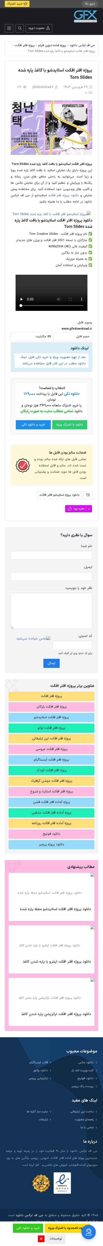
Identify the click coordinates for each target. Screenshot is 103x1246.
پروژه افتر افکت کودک (51, 770)
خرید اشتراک (15, 3)
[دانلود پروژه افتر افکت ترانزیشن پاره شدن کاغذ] (51, 993)
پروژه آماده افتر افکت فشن (51, 802)
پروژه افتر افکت (24, 45)
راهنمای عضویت (84, 1119)
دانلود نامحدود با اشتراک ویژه (67, 1228)
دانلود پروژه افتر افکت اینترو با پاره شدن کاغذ (57, 962)
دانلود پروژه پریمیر (51, 844)
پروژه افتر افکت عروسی (52, 749)
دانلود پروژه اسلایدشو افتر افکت (60, 495)
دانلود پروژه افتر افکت (63, 195)
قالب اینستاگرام (38, 1062)
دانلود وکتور (40, 1070)
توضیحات (56, 1238)
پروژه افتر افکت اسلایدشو (51, 717)
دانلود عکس (86, 1062)
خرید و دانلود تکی (33, 424)
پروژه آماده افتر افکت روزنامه (51, 823)
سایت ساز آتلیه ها (37, 1111)
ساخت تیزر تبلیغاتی (82, 1111)
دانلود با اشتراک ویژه (69, 424)
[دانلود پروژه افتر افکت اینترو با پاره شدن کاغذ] (51, 941)
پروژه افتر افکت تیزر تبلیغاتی (51, 738)
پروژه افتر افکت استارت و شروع (51, 791)
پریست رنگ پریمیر (82, 1086)
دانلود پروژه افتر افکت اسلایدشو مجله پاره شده (55, 909)
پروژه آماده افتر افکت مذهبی (52, 812)
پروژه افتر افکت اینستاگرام (51, 759)
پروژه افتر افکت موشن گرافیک (51, 780)
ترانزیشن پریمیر (38, 1078)
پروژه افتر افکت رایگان (51, 706)
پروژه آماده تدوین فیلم (52, 45)
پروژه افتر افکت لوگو (51, 728)
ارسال (51, 663)
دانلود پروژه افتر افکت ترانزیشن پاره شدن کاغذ (56, 1014)
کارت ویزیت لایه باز (82, 1070)
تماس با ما (87, 1127)
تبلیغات (43, 1119)
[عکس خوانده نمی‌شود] (33, 639)
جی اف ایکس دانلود (82, 45)
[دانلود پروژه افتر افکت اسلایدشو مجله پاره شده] (51, 888)
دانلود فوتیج (51, 833)
